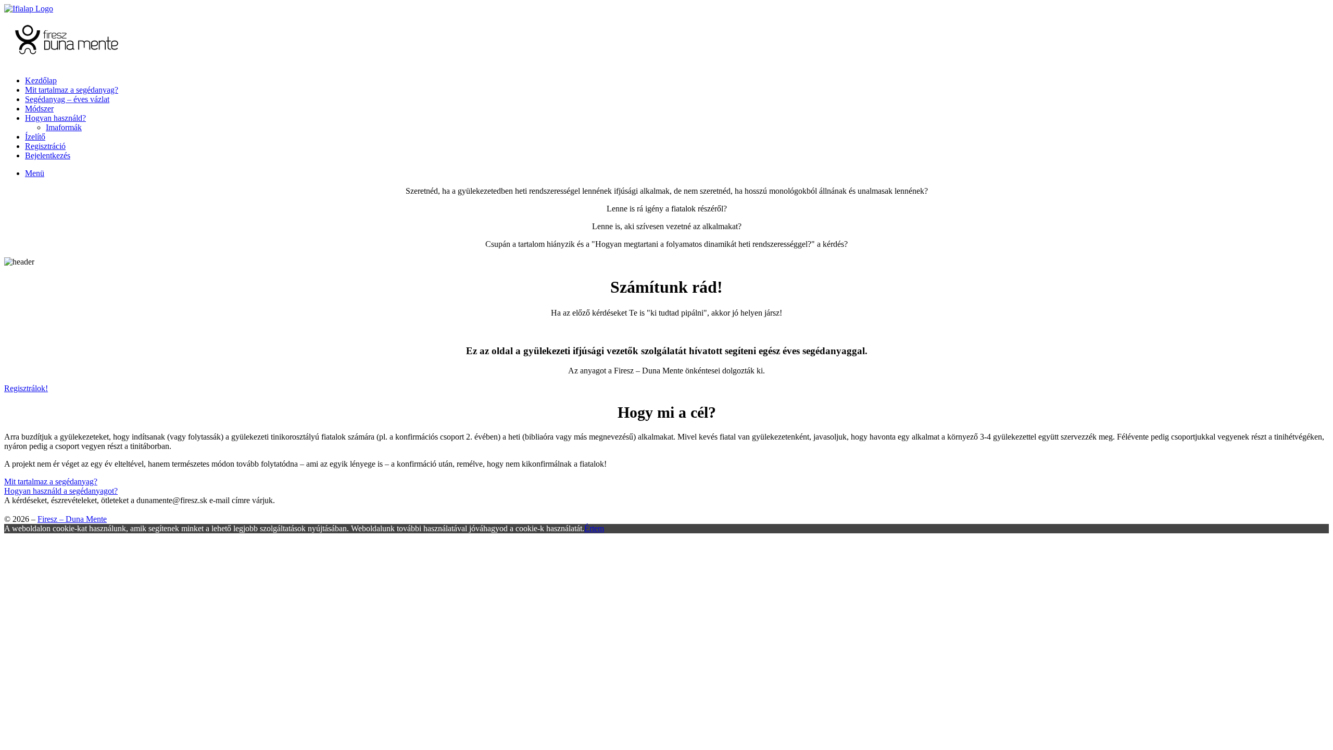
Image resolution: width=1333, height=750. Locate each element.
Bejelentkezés (47, 155)
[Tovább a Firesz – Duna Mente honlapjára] (66, 62)
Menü (34, 173)
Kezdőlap (41, 80)
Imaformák (64, 127)
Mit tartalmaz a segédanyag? (71, 89)
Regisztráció (45, 146)
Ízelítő (35, 136)
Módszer (39, 108)
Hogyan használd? (55, 118)
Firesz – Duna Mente (72, 519)
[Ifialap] (28, 8)
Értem (594, 528)
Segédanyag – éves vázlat (67, 99)
